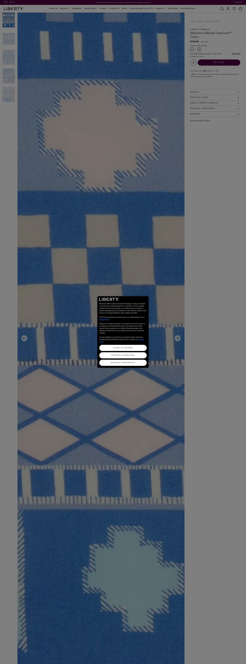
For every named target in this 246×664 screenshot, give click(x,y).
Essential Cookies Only (123, 355)
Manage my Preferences (123, 362)
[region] (123, 332)
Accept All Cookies (123, 347)
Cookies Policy (104, 319)
